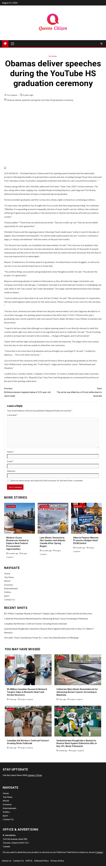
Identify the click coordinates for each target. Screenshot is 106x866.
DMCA (29, 860)
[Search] (101, 43)
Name (10, 451)
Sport (6, 595)
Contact (99, 852)
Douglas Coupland (26, 699)
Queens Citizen (35, 775)
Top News (52, 56)
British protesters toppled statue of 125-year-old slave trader (27, 392)
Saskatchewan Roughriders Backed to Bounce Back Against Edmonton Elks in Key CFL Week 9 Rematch (76, 743)
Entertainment (11, 588)
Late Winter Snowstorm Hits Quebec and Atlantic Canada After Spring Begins (52, 541)
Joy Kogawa (12, 95)
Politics (7, 592)
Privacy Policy (57, 860)
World (7, 581)
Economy (8, 584)
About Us (6, 860)
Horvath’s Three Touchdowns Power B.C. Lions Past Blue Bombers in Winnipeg (41, 637)
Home (7, 573)
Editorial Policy (41, 860)
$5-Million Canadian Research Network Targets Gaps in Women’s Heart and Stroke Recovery (48, 613)
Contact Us (9, 599)
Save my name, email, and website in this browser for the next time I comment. (46, 480)
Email (10, 461)
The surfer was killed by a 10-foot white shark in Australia (79, 392)
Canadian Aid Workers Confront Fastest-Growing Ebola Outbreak (35, 623)
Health (11, 658)
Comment (12, 415)
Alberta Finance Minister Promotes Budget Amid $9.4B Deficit (86, 540)
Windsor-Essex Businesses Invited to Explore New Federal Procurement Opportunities (17, 543)
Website (11, 471)
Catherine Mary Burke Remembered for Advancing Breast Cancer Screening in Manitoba (46, 618)
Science (60, 658)
